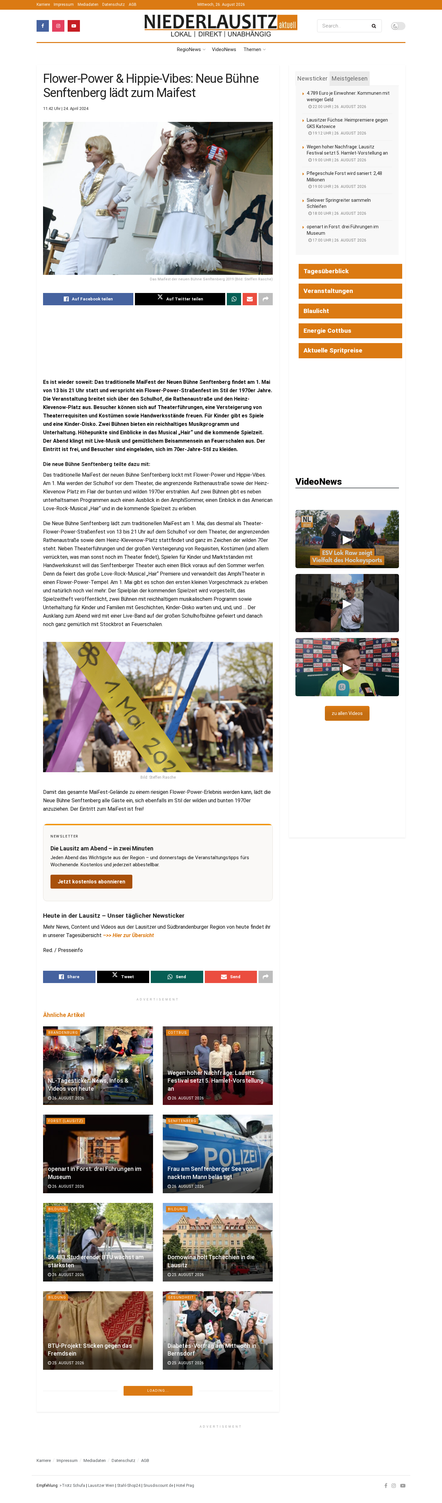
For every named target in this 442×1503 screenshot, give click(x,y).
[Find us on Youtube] (74, 26)
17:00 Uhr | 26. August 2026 (339, 240)
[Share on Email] (250, 299)
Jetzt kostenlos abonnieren (91, 882)
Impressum (64, 4)
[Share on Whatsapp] (234, 299)
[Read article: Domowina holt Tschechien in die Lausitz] (218, 1242)
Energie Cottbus (327, 330)
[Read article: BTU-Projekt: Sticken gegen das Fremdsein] (98, 1330)
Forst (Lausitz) (65, 1121)
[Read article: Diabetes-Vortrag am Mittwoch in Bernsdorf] (218, 1330)
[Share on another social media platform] (266, 299)
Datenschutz (113, 4)
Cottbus (177, 1033)
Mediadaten (88, 4)
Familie (55, 1386)
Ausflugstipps (65, 1474)
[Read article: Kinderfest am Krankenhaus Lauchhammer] (98, 1418)
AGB (133, 4)
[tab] (312, 78)
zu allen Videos (347, 713)
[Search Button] (375, 25)
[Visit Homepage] (221, 26)
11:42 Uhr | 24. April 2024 (65, 108)
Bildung (57, 1209)
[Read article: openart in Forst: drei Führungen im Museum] (98, 1154)
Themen (252, 49)
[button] (347, 539)
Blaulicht (316, 311)
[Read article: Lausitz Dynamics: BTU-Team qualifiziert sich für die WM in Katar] (218, 1418)
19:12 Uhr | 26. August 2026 (339, 133)
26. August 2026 (67, 1098)
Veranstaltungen (328, 291)
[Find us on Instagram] (58, 26)
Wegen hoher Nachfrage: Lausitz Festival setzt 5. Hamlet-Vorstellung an (215, 1081)
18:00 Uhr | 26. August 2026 (339, 213)
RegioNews (189, 49)
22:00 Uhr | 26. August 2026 (339, 106)
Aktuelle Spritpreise (333, 350)
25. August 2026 (187, 1274)
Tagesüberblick (326, 271)
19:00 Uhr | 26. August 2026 (339, 160)
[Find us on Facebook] (43, 26)
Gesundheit (181, 1297)
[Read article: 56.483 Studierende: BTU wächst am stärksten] (98, 1242)
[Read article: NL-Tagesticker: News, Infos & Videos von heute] (98, 1065)
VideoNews (224, 49)
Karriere (43, 4)
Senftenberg (182, 1121)
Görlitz (176, 1474)
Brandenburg (63, 1033)
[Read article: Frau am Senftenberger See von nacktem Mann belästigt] (218, 1154)
